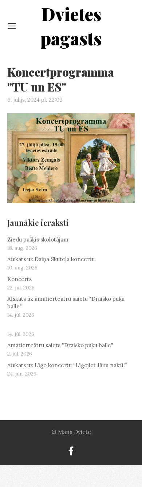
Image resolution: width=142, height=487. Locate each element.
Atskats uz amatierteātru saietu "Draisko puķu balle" (66, 302)
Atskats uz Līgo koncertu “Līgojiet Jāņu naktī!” (67, 365)
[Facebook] (71, 451)
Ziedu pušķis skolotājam (37, 239)
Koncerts (19, 279)
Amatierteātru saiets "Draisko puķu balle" (60, 345)
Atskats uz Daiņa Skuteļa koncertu (51, 259)
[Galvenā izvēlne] (12, 26)
